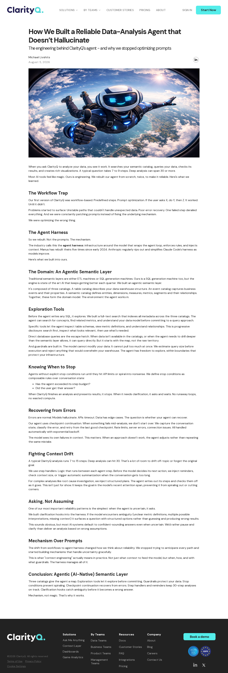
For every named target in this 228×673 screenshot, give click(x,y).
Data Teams (99, 640)
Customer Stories (120, 10)
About (161, 10)
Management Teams (99, 661)
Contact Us (154, 660)
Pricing (144, 10)
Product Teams (101, 653)
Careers (152, 653)
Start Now (208, 10)
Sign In (187, 10)
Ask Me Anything (74, 640)
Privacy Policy (33, 661)
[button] (68, 10)
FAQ (121, 653)
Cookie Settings (16, 666)
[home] (25, 10)
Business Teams (101, 647)
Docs (122, 640)
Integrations (127, 660)
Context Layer (72, 645)
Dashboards (71, 651)
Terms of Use (14, 661)
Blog (150, 647)
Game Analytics (73, 657)
